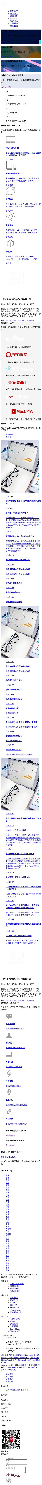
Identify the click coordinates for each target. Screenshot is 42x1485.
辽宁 (7, 1231)
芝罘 (7, 1251)
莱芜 (7, 1185)
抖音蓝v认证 (15, 1310)
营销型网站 (15, 1286)
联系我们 (14, 26)
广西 (7, 1197)
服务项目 (14, 14)
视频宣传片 (15, 1307)
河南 (7, 1188)
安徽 (7, 1241)
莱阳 (7, 1265)
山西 (7, 1226)
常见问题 (9, 435)
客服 (26, 1390)
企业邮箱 (14, 1298)
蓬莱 (7, 1270)
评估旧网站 (10, 1135)
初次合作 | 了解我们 (9, 320)
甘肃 (7, 1214)
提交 (8, 1482)
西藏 (7, 1209)
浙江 (7, 1239)
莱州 (7, 1268)
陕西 (7, 1212)
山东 (7, 1224)
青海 (7, 1217)
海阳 (7, 1180)
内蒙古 (8, 1229)
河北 (7, 1248)
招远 (7, 1200)
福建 (7, 1243)
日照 (7, 1183)
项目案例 (9, 1377)
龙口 (7, 1263)
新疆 (7, 1222)
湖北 (7, 1190)
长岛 (7, 1261)
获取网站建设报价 (8, 1157)
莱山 (7, 1258)
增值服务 (14, 16)
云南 (7, 1207)
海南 (7, 1175)
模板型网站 (15, 1291)
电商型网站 (15, 1289)
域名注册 (14, 1300)
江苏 (7, 1236)
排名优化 (14, 18)
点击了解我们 (6, 42)
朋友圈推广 (15, 1324)
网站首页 (14, 11)
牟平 (7, 1256)
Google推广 (14, 1329)
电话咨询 (9, 1381)
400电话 (13, 1303)
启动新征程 (10, 1145)
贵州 (7, 1205)
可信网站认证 (15, 1312)
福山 (7, 1253)
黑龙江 (8, 1234)
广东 (7, 1195)
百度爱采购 (15, 1319)
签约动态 (14, 21)
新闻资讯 (9, 1379)
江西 (7, 1246)
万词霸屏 (14, 1326)
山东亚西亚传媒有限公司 (29, 1365)
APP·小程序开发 (17, 1284)
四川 (7, 1202)
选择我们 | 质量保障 (26, 320)
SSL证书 (13, 1305)
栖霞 (7, 1178)
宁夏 (7, 1219)
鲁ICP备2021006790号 (17, 1367)
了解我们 (14, 23)
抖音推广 (14, 1321)
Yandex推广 (15, 1331)
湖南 (7, 1192)
